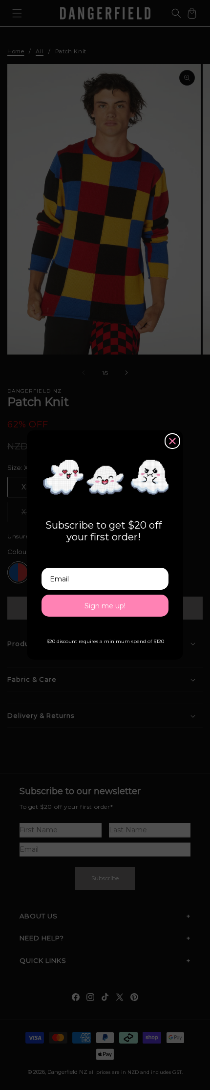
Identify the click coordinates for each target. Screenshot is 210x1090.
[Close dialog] (172, 441)
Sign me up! (105, 605)
